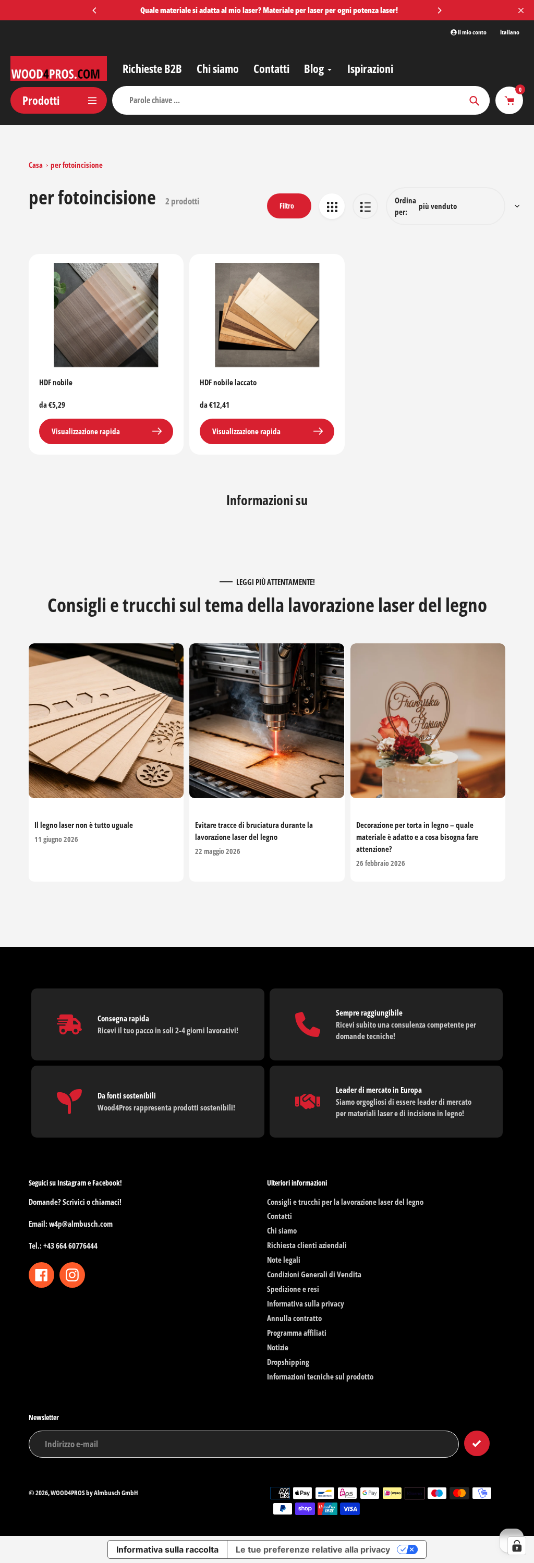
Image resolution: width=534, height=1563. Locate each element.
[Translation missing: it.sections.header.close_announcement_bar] (521, 10)
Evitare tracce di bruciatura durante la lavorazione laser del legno (254, 831)
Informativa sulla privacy (305, 1303)
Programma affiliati (296, 1332)
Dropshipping (288, 1362)
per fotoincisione (77, 165)
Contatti (279, 1216)
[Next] (439, 10)
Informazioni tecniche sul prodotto (320, 1376)
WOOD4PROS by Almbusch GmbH (94, 1492)
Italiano (509, 32)
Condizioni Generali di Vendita (314, 1274)
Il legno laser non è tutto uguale (83, 825)
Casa (36, 165)
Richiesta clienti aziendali (307, 1245)
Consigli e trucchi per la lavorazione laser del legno (345, 1201)
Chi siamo (282, 1230)
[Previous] (95, 10)
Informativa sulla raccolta (167, 1549)
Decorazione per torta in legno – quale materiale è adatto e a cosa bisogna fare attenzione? (417, 837)
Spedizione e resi (293, 1289)
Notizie (277, 1347)
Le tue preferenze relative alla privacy (313, 1549)
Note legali (283, 1259)
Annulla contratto (294, 1318)
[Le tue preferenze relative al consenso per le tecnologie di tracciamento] (517, 1546)
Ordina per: (405, 206)
